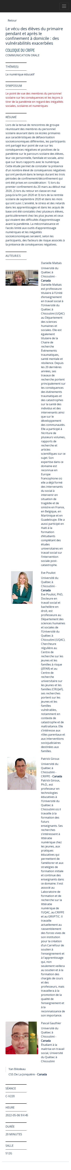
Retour (12, 20)
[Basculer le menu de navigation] (64, 6)
